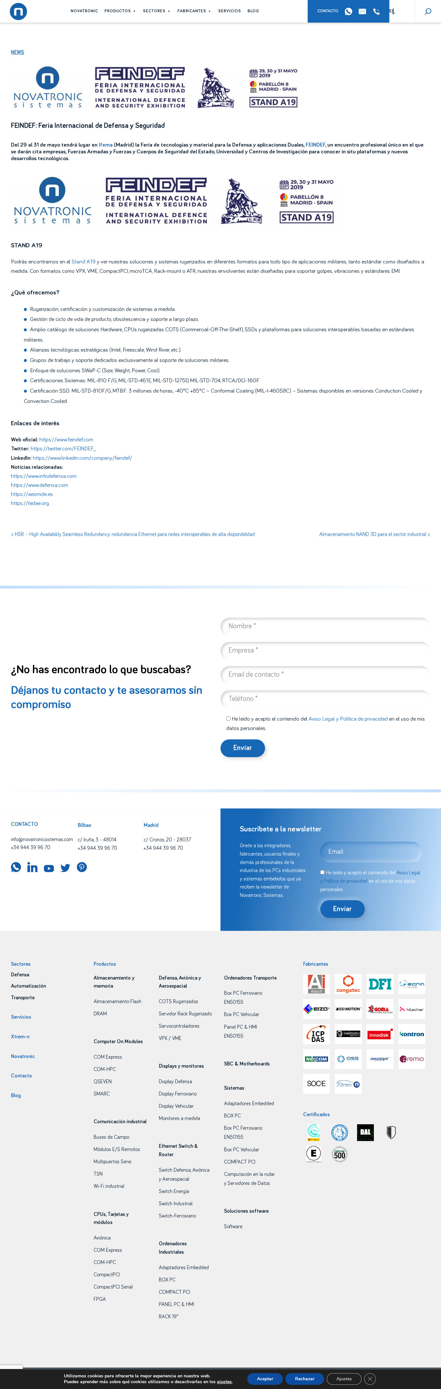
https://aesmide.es (32, 494)
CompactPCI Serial (113, 1287)
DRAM (100, 1013)
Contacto (327, 11)
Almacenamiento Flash (117, 1001)
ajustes (224, 1382)
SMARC (102, 1093)
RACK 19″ (169, 1316)
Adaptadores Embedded (184, 1267)
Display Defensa (175, 1081)
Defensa (20, 974)
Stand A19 (84, 262)
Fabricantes (192, 11)
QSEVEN (103, 1081)
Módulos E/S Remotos (117, 1149)
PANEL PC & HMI (176, 1304)
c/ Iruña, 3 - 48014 (97, 839)
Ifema (106, 145)
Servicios (229, 11)
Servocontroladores (179, 1026)
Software (233, 1226)
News (17, 52)
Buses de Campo (111, 1137)
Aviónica (102, 1237)
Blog (253, 11)
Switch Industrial (175, 1203)
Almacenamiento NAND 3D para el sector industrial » (374, 534)
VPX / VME (170, 1038)
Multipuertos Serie (112, 1161)
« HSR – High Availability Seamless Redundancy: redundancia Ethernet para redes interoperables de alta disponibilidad (133, 534)
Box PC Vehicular (241, 1014)
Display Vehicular (176, 1106)
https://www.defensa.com (39, 485)
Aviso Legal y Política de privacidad (348, 719)
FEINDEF (315, 145)
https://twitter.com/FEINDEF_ (63, 449)
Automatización (28, 986)
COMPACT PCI (174, 1292)
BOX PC (167, 1279)
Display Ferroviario (178, 1093)
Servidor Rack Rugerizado (185, 1013)
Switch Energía (174, 1191)
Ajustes (344, 1379)
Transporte (23, 997)
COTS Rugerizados (178, 1001)
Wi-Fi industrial (109, 1186)
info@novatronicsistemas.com (42, 839)
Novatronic (84, 11)
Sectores (154, 11)
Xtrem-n (20, 1036)
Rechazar (304, 1379)
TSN (98, 1174)
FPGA (100, 1299)
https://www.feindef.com (66, 440)
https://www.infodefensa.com (44, 476)
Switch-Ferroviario (177, 1216)
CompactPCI (107, 1274)
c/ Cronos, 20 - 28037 (167, 839)
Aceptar (265, 1379)
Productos (118, 11)
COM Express (108, 1057)
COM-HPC (105, 1069)
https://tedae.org (30, 503)
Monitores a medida (179, 1118)
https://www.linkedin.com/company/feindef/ (82, 458)
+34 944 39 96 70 (377, 11)
